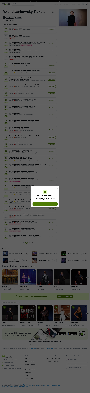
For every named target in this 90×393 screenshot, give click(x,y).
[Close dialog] (57, 188)
